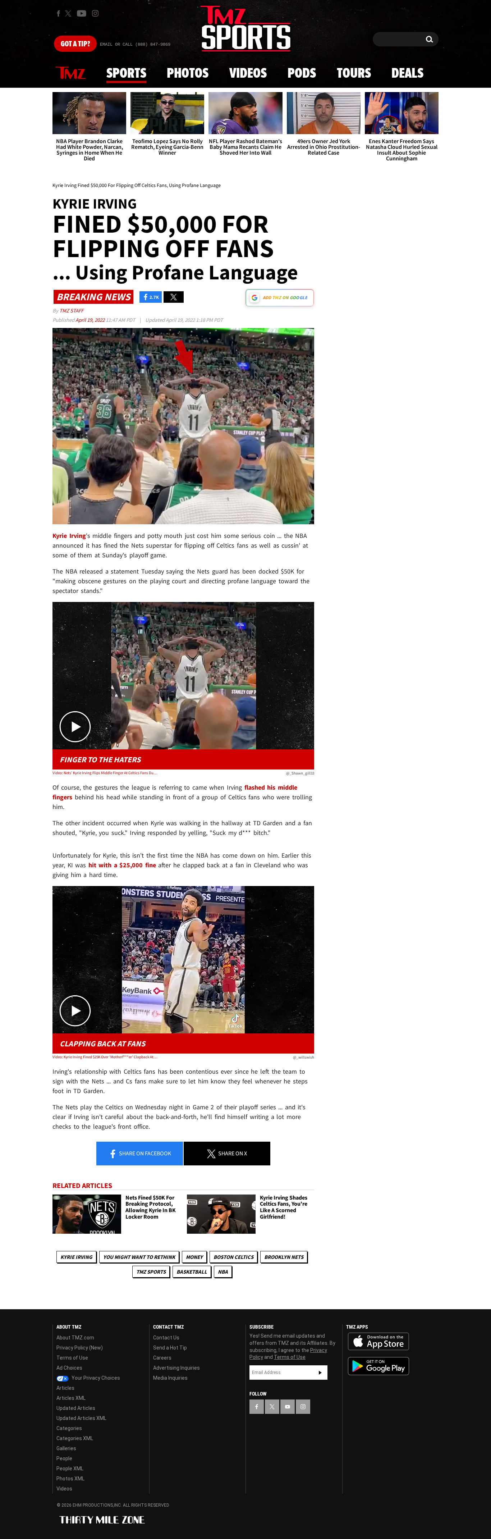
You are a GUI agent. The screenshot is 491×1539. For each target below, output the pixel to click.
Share (144, 1153)
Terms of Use (72, 1358)
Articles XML (71, 1398)
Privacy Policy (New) (79, 1348)
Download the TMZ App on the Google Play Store (378, 1366)
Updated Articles (75, 1408)
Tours (354, 73)
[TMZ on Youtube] (81, 13)
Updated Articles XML (81, 1418)
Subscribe (320, 1372)
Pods (302, 73)
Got (75, 44)
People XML (69, 1468)
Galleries (66, 1448)
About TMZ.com (75, 1338)
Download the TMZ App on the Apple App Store (378, 1342)
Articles (65, 1388)
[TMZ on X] (69, 13)
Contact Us (166, 1338)
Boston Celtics (233, 1256)
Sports (126, 73)
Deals (407, 73)
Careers (162, 1358)
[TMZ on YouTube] (287, 1406)
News (70, 73)
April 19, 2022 (90, 319)
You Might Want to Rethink (139, 1256)
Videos (248, 73)
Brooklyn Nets (283, 1256)
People (64, 1458)
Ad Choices (69, 1368)
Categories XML (74, 1438)
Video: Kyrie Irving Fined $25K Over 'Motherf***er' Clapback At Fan (104, 1056)
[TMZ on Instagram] (95, 13)
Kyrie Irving (76, 1256)
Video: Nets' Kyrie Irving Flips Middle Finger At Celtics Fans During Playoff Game (104, 772)
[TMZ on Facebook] (58, 13)
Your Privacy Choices (95, 1378)
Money (194, 1256)
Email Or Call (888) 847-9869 (135, 44)
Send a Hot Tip (170, 1348)
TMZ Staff (71, 310)
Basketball (191, 1271)
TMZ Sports (151, 1271)
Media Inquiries (170, 1378)
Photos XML (70, 1478)
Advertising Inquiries (176, 1368)
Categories (69, 1428)
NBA (223, 1271)
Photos (187, 73)
